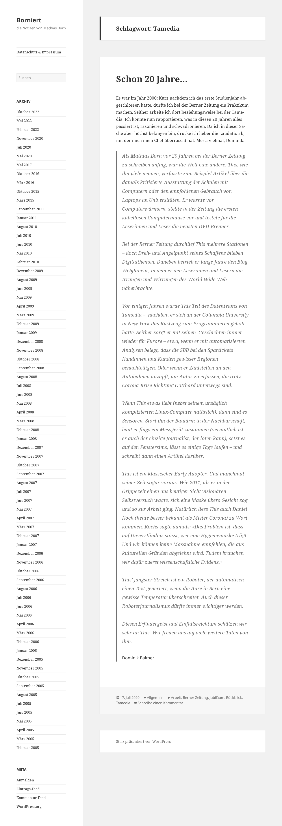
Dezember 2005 (30, 659)
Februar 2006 (28, 641)
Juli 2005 (24, 703)
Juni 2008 (24, 394)
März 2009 (25, 315)
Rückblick (234, 697)
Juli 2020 (24, 147)
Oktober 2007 (28, 465)
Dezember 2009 (30, 270)
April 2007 (25, 518)
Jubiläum (217, 697)
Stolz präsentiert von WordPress (143, 741)
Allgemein (155, 697)
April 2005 (25, 730)
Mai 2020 (24, 156)
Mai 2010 (24, 253)
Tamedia (123, 702)
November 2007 (30, 456)
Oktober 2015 (28, 191)
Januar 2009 (27, 332)
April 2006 (25, 624)
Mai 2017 (24, 164)
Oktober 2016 (28, 173)
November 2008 (30, 350)
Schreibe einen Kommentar (160, 702)
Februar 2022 (28, 129)
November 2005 (30, 668)
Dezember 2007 (30, 447)
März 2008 (25, 421)
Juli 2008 (24, 385)
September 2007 (30, 473)
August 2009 (27, 279)
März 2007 (25, 526)
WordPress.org (29, 806)
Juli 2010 (24, 235)
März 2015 (25, 200)
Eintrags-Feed (28, 788)
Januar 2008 (27, 438)
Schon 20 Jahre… (152, 79)
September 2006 (30, 579)
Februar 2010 (28, 262)
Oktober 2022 (28, 111)
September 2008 (30, 368)
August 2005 (27, 694)
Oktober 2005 (28, 677)
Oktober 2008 (28, 359)
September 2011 (30, 209)
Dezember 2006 (30, 553)
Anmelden (25, 780)
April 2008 (25, 412)
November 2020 (30, 138)
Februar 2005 (28, 747)
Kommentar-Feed (31, 797)
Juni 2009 (24, 288)
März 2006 (25, 632)
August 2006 (27, 588)
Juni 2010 (24, 244)
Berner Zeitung (195, 697)
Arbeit (176, 697)
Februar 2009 (28, 323)
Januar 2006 (27, 650)
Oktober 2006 (28, 571)
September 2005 (30, 685)
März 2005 (25, 738)
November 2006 (30, 562)
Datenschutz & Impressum (39, 52)
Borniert (29, 20)
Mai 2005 (24, 721)
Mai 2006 (24, 615)
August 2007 (27, 482)
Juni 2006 (24, 606)
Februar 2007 (28, 535)
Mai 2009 (24, 297)
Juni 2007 (24, 500)
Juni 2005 (24, 712)
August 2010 (27, 226)
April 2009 (25, 306)
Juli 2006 (24, 597)
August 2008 (27, 376)
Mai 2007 (24, 509)
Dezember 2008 (30, 341)
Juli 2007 (24, 491)
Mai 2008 (24, 403)
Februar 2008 (28, 429)
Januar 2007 (27, 544)
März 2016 (25, 182)
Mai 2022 (24, 120)
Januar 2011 (27, 217)
